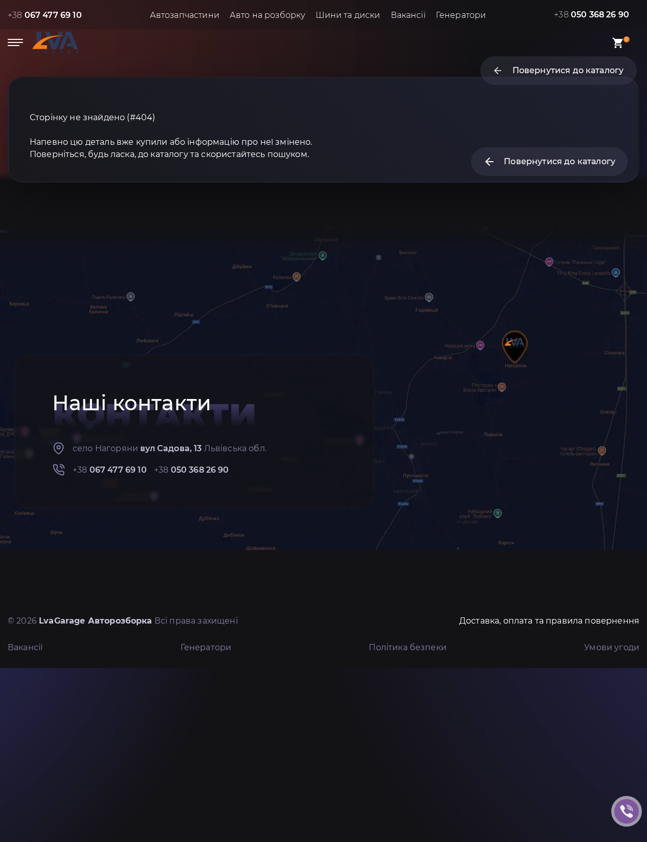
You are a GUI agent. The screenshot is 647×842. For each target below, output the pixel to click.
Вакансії (408, 15)
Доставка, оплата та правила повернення (549, 621)
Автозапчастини (184, 15)
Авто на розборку (268, 15)
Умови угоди (611, 647)
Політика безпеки (408, 647)
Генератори (461, 15)
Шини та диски (348, 15)
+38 (45, 15)
